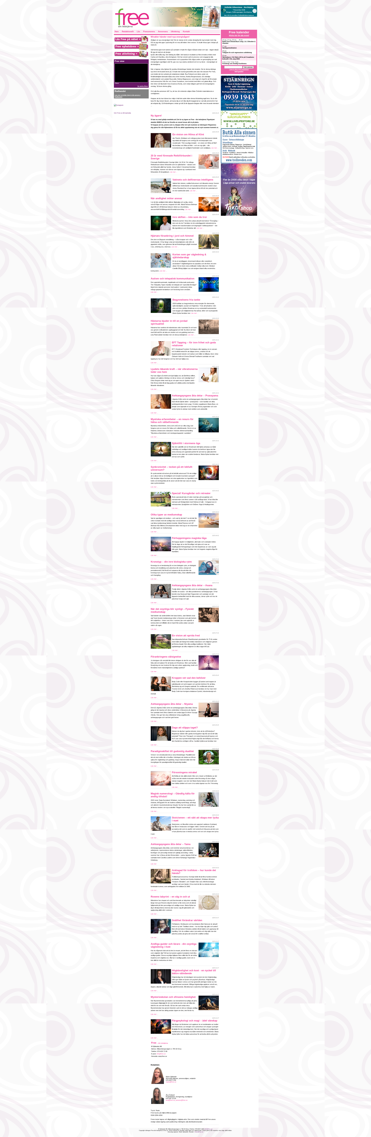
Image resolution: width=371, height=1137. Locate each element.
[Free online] (131, 42)
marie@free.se (171, 1082)
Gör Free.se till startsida (122, 113)
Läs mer (154, 864)
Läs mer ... (215, 148)
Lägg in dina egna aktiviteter (239, 69)
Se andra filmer (142, 86)
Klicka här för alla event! (239, 36)
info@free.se (161, 1054)
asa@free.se (170, 1100)
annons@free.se (182, 1100)
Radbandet (120, 91)
